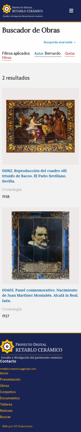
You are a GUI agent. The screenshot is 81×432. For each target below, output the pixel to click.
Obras (4, 386)
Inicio (4, 373)
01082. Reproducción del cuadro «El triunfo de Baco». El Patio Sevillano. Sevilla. (34, 175)
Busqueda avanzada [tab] (58, 42)
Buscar (5, 417)
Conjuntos (8, 392)
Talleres (6, 404)
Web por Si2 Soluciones (17, 426)
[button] (71, 10)
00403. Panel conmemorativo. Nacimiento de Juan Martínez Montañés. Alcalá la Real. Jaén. (40, 295)
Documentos (10, 398)
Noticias (6, 411)
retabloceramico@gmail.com (18, 369)
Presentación (10, 379)
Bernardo (47, 53)
